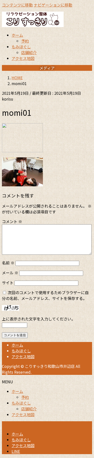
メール (10, 273)
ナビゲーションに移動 (53, 5)
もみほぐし (21, 351)
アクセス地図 (23, 356)
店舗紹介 (29, 52)
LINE (16, 451)
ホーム (17, 345)
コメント (12, 221)
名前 (8, 263)
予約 (25, 41)
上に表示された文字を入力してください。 (38, 319)
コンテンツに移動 (17, 5)
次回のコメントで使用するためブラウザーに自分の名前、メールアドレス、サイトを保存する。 (45, 295)
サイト (7, 282)
